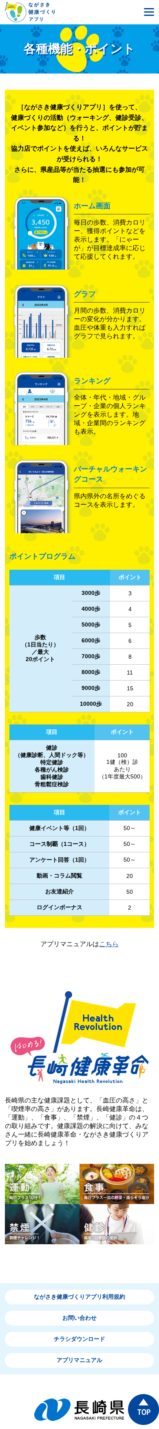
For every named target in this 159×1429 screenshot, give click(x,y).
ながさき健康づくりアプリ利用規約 (79, 1296)
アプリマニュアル (79, 1360)
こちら (109, 943)
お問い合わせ (79, 1317)
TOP (143, 1409)
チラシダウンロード (79, 1339)
